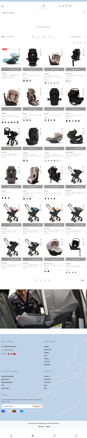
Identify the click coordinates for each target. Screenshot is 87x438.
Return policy (5, 379)
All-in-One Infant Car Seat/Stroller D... (76, 193)
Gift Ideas (41, 426)
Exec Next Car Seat (53, 115)
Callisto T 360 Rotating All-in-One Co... (53, 77)
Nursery (46, 358)
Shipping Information (7, 376)
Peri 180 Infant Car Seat (53, 266)
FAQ (2, 385)
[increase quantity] (7, 69)
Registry (48, 426)
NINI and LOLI (43, 423)
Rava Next (6, 193)
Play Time (47, 361)
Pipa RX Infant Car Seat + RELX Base (52, 193)
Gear (45, 355)
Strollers (46, 352)
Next (82, 280)
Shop (45, 385)
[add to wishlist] (19, 49)
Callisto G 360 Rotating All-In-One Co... (10, 117)
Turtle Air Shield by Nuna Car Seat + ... (75, 155)
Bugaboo (69, 152)
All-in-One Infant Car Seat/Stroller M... (11, 155)
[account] (63, 6)
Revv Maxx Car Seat (32, 75)
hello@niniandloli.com (10, 346)
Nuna (25, 73)
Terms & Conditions (7, 382)
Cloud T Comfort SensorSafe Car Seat (54, 155)
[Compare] (19, 52)
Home (3, 36)
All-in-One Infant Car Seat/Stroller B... (11, 231)
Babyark (69, 73)
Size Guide (47, 364)
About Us (47, 376)
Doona (4, 152)
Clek (25, 191)
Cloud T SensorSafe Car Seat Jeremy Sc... (10, 75)
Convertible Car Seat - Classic (76, 76)
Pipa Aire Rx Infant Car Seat (74, 116)
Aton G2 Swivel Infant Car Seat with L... (75, 267)
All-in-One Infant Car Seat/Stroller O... (33, 231)
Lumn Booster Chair (32, 115)
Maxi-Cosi (48, 263)
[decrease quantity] (2, 69)
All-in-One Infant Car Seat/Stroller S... (54, 231)
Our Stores (47, 382)
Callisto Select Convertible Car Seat (33, 155)
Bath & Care (47, 349)
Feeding (46, 346)
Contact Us (47, 379)
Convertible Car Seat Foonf (33, 193)
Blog (45, 388)
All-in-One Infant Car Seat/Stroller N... (11, 265)
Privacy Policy (5, 388)
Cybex (3, 73)
